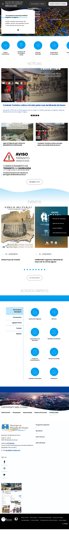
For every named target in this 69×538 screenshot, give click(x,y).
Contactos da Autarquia (45, 517)
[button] (18, 30)
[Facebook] (4, 462)
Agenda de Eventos (58, 223)
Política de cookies (11, 6)
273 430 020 (10, 443)
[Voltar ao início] (34, 8)
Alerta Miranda (40, 443)
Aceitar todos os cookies (58, 4)
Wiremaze (65, 524)
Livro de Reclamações (6, 519)
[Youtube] (4, 475)
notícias (34, 182)
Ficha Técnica (33, 517)
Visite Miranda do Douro (59, 233)
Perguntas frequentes (42, 425)
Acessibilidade (16, 519)
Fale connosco (40, 437)
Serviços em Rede (58, 517)
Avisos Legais (62, 520)
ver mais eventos (34, 278)
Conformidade (35, 520)
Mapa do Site (24, 517)
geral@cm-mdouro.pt (13, 450)
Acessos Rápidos (57, 228)
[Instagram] (4, 468)
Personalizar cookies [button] (37, 4)
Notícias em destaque (59, 219)
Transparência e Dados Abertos (49, 520)
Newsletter (39, 431)
